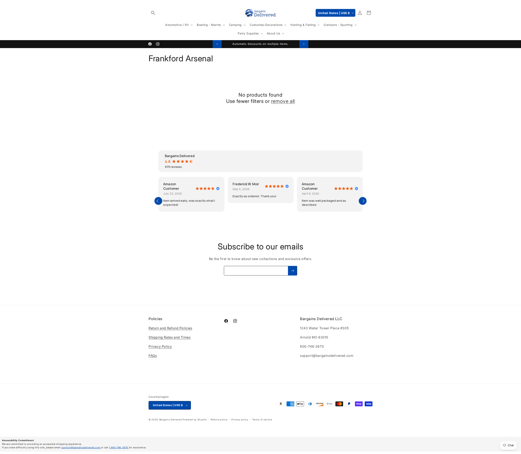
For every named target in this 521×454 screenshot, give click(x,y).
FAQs (153, 356)
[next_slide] (363, 201)
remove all (283, 101)
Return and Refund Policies (170, 328)
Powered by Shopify (195, 419)
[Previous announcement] (217, 44)
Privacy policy (239, 419)
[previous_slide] (158, 201)
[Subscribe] (292, 270)
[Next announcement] (303, 44)
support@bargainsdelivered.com (81, 447)
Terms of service (262, 419)
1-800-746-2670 (119, 447)
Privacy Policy (160, 346)
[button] (153, 12)
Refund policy (219, 419)
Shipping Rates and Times (169, 337)
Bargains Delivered (170, 419)
